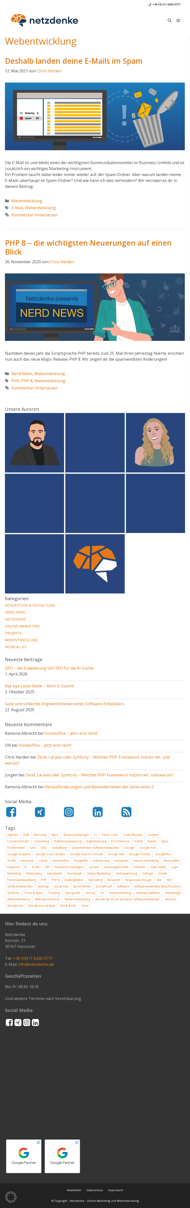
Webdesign (173, 893)
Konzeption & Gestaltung (30, 605)
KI (25, 867)
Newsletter (74, 1190)
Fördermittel (16, 848)
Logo (174, 867)
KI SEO (36, 867)
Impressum (115, 1190)
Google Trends (139, 854)
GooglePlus (163, 854)
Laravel (94, 867)
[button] (169, 20)
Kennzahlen (172, 860)
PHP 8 (26, 380)
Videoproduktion (148, 893)
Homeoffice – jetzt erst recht (71, 733)
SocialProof (104, 886)
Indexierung (101, 860)
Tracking (54, 893)
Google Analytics (19, 854)
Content (153, 835)
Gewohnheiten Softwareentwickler (95, 848)
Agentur (12, 835)
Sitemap (43, 886)
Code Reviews (132, 835)
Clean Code (110, 835)
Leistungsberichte (116, 867)
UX (102, 893)
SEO (169, 880)
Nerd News (21, 373)
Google (129, 848)
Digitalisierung (96, 841)
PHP (15, 380)
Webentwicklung (26, 201)
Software (123, 886)
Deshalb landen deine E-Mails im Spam (73, 61)
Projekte (13, 633)
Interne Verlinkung (146, 860)
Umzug (90, 893)
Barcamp (40, 835)
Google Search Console (86, 854)
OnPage (147, 873)
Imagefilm (81, 860)
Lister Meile (158, 867)
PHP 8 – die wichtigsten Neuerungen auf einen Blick (88, 247)
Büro (55, 835)
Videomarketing (120, 893)
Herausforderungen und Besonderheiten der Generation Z (99, 787)
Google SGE (116, 854)
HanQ (43, 860)
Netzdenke (15, 619)
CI (95, 835)
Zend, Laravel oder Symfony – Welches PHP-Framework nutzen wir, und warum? (99, 775)
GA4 (33, 848)
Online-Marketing (22, 626)
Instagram (121, 860)
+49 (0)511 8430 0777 (32, 958)
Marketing (14, 873)
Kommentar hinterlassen (34, 215)
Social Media (82, 886)
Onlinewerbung (126, 873)
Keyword (13, 867)
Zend (85, 906)
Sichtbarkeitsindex (20, 886)
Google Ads (148, 848)
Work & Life (16, 647)
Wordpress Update (41, 906)
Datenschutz (95, 1190)
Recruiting (96, 880)
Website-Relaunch (47, 899)
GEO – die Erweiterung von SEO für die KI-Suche (49, 668)
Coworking (41, 841)
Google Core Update (50, 854)
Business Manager (76, 835)
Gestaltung (59, 848)
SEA (159, 880)
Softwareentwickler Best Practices (157, 886)
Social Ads (61, 886)
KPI (48, 867)
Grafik (11, 860)
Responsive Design (138, 880)
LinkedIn (139, 867)
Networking (34, 873)
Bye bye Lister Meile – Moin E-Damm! (39, 686)
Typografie (72, 893)
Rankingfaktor (74, 880)
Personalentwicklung (21, 880)
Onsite (162, 873)
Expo (164, 841)
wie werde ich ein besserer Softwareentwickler (127, 899)
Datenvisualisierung (67, 841)
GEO (44, 848)
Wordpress (15, 906)
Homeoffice (60, 860)
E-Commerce (120, 841)
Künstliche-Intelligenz (69, 867)
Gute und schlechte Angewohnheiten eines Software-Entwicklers (64, 704)
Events (151, 841)
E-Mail (17, 207)
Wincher (170, 899)
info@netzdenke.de (36, 964)
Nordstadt (74, 873)
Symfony (13, 893)
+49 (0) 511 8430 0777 (166, 4)
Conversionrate (18, 841)
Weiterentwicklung (77, 899)
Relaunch (114, 880)
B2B (26, 835)
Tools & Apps (33, 893)
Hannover (27, 860)
